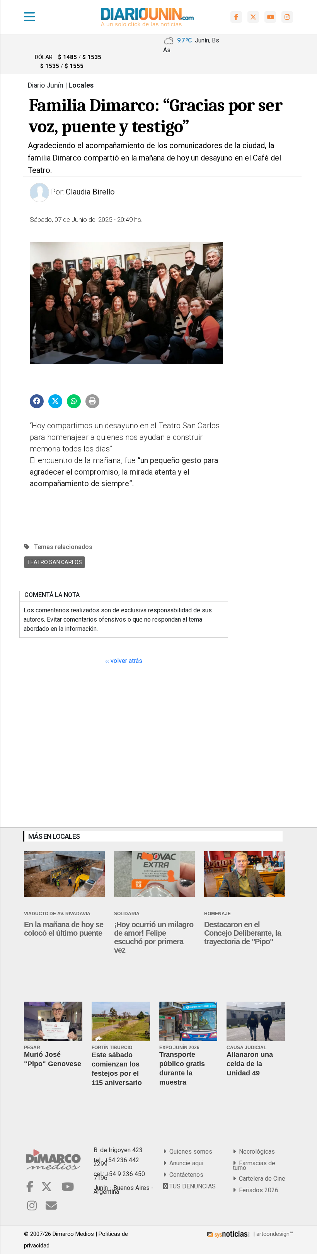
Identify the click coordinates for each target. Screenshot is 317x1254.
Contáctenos (184, 1174)
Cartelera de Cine (260, 1178)
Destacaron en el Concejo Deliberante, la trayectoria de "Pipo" (242, 933)
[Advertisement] (262, 294)
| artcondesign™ (272, 1233)
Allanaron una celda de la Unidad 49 (250, 1064)
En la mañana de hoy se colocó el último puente (63, 928)
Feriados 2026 (257, 1190)
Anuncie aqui (184, 1163)
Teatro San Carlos (54, 562)
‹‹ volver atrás (123, 660)
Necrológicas (255, 1151)
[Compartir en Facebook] (37, 401)
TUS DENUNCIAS (192, 1186)
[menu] (29, 17)
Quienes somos (189, 1151)
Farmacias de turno (254, 1165)
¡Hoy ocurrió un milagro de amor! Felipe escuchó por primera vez (153, 937)
